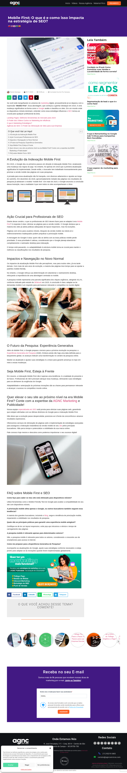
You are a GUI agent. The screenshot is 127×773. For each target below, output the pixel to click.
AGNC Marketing (65, 401)
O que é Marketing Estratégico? (19, 123)
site (60, 426)
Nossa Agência (85, 3)
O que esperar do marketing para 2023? (102, 169)
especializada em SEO (27, 409)
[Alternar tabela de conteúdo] (80, 131)
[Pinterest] (112, 743)
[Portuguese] (17, 26)
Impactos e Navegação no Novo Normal (24, 140)
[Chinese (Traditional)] (9, 26)
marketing (45, 103)
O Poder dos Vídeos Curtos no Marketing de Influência (28, 120)
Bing (46, 515)
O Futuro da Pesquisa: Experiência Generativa (26, 142)
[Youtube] (108, 743)
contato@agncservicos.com (109, 757)
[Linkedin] (101, 743)
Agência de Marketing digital (99, 763)
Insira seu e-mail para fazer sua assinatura (56, 692)
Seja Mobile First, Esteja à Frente (21, 145)
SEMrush (38, 282)
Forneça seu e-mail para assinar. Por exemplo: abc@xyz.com (56, 699)
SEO (70, 111)
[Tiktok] (119, 743)
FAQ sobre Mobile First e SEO (20, 153)
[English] (12, 26)
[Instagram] (94, 743)
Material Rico (99, 3)
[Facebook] (98, 743)
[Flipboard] (115, 743)
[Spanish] (19, 26)
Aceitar (10, 765)
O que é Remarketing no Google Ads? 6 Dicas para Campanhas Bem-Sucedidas (102, 136)
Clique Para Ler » (91, 74)
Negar (27, 765)
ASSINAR (64, 712)
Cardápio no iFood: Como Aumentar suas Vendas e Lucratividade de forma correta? (102, 69)
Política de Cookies (26, 769)
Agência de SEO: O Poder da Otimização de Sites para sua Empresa (34, 126)
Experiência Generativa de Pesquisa (21, 353)
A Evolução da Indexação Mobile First (23, 134)
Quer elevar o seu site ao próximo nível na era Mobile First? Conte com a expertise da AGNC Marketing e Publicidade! (42, 149)
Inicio (67, 3)
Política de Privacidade (76, 707)
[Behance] (105, 743)
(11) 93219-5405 (109, 754)
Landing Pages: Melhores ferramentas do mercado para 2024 (31, 118)
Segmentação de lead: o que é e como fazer (101, 102)
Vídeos (74, 3)
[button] (50, 748)
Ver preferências (43, 765)
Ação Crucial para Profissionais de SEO (24, 137)
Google (41, 108)
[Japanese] (14, 26)
